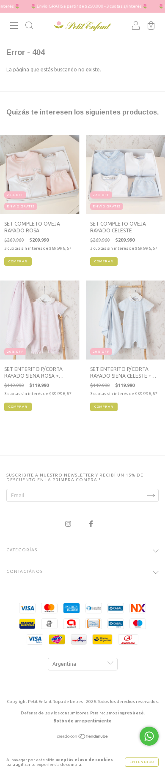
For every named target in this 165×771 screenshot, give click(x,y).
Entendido (141, 762)
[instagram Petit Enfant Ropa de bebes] (68, 523)
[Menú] (14, 27)
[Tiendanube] (82, 737)
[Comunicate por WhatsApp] (149, 736)
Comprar (18, 261)
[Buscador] (29, 27)
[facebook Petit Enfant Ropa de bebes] (91, 523)
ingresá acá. (131, 713)
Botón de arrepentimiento (82, 721)
